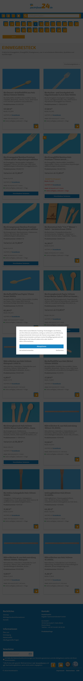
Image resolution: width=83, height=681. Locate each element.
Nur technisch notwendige (26, 350)
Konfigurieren (60, 350)
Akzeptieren (41, 346)
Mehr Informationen (26, 341)
